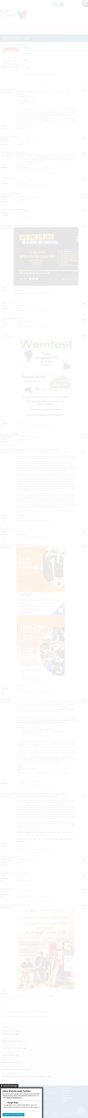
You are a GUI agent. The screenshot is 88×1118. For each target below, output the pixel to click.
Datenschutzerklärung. (14, 1097)
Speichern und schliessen (13, 1115)
